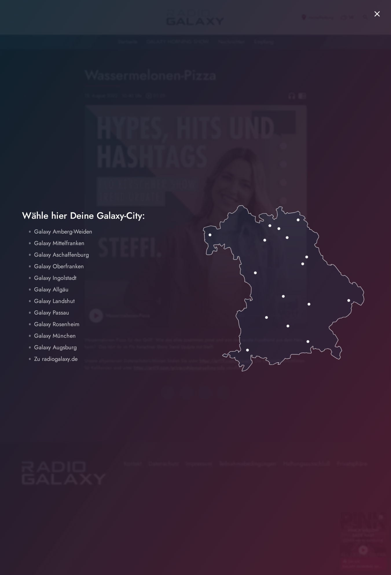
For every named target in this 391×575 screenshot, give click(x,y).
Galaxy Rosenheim (57, 324)
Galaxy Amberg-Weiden (63, 231)
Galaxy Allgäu (51, 289)
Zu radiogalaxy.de (56, 359)
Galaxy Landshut (54, 301)
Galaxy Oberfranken (59, 266)
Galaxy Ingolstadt (55, 278)
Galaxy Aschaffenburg (61, 255)
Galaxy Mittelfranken (59, 243)
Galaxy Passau (51, 312)
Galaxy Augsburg (55, 347)
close (377, 14)
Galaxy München (55, 336)
